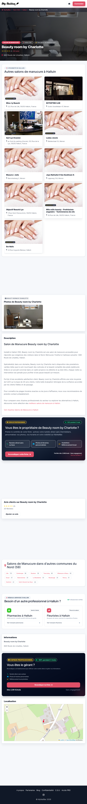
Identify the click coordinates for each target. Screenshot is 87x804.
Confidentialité (48, 790)
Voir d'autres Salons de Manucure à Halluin (21, 410)
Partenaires (30, 790)
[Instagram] (43, 794)
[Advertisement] (43, 275)
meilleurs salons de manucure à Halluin (44, 403)
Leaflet (62, 740)
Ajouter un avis (12, 514)
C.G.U (57, 790)
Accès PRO (66, 790)
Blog (38, 790)
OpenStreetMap (70, 740)
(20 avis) (16, 51)
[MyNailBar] (22, 4)
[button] (43, 721)
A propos (20, 790)
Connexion (78, 4)
